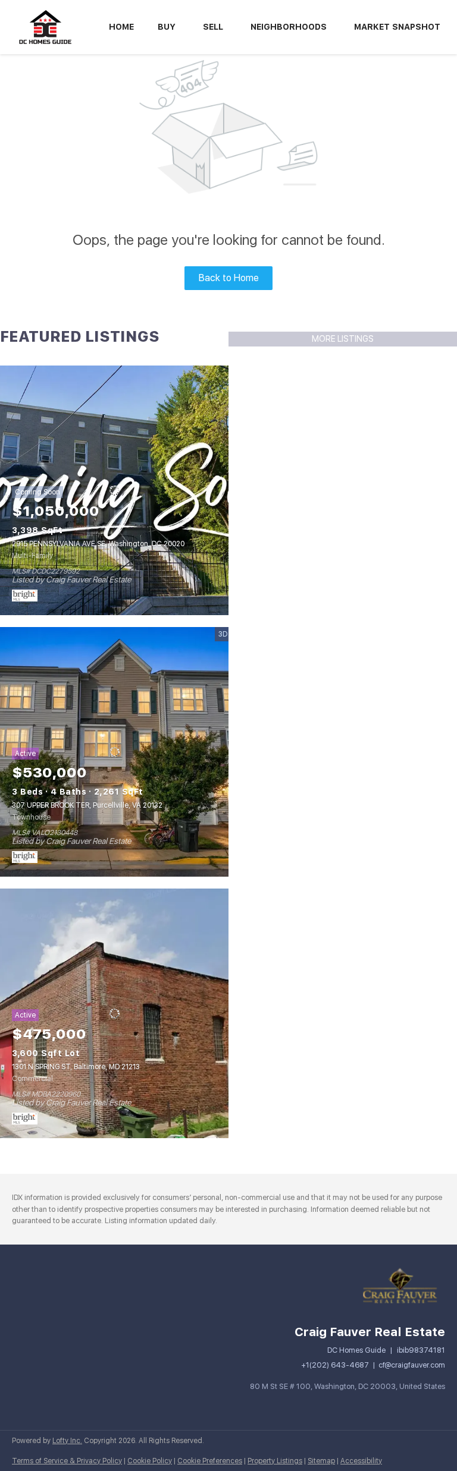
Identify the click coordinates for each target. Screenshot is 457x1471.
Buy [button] (167, 27)
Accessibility (361, 1461)
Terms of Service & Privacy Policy (67, 1461)
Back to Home (229, 278)
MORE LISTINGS (343, 339)
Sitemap (321, 1461)
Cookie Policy (149, 1461)
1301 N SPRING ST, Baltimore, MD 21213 (76, 1067)
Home (121, 27)
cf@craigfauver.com (411, 1364)
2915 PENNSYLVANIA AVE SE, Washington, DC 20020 (98, 544)
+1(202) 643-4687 (335, 1364)
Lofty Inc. (67, 1441)
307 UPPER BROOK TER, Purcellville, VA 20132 (87, 805)
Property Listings (275, 1461)
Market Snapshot (397, 27)
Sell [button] (213, 27)
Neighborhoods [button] (289, 27)
